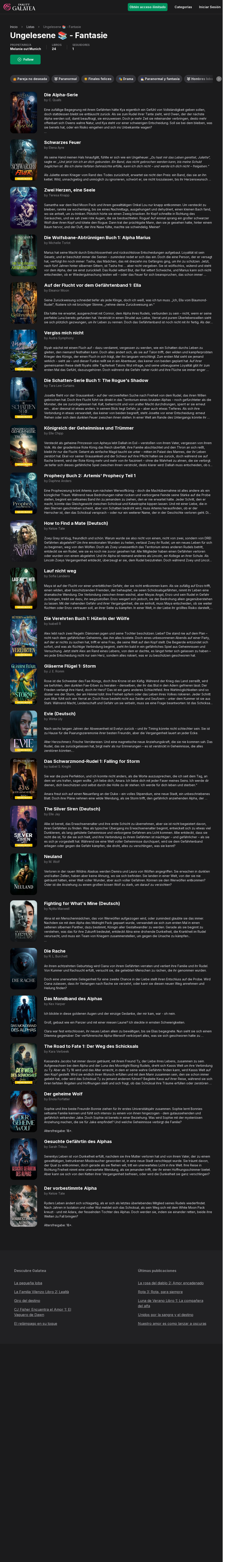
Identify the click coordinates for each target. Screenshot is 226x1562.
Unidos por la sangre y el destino (165, 1315)
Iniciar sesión (210, 7)
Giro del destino (27, 1300)
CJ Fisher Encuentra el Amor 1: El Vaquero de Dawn (42, 1312)
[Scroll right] (219, 79)
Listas (30, 27)
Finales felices (97, 79)
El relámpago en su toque (35, 1323)
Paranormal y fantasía (160, 79)
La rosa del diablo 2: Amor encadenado (171, 1283)
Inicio (14, 27)
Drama (126, 79)
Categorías (183, 7)
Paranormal (65, 79)
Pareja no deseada (30, 79)
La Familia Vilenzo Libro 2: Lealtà (41, 1292)
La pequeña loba (28, 1283)
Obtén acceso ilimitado (148, 7)
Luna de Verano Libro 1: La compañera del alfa (170, 1303)
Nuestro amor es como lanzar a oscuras (172, 1323)
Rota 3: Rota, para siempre (160, 1292)
